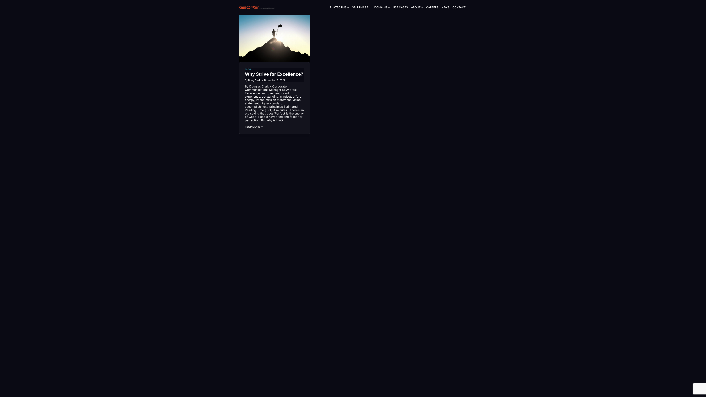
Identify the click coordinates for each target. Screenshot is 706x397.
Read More (254, 126)
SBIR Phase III (361, 7)
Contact (459, 7)
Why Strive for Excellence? (274, 74)
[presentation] (274, 38)
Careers (432, 7)
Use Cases (400, 7)
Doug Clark (254, 80)
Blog (248, 69)
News (445, 7)
